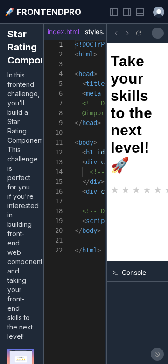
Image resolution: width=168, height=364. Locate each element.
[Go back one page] (116, 33)
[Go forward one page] (127, 33)
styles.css (100, 31)
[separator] (42, 193)
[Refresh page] (138, 33)
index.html (63, 31)
